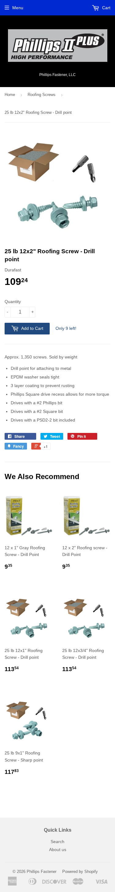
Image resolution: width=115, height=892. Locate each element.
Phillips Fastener (41, 871)
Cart (105, 7)
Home (10, 94)
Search (57, 841)
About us (57, 849)
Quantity (13, 301)
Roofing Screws (42, 94)
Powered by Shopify (80, 871)
